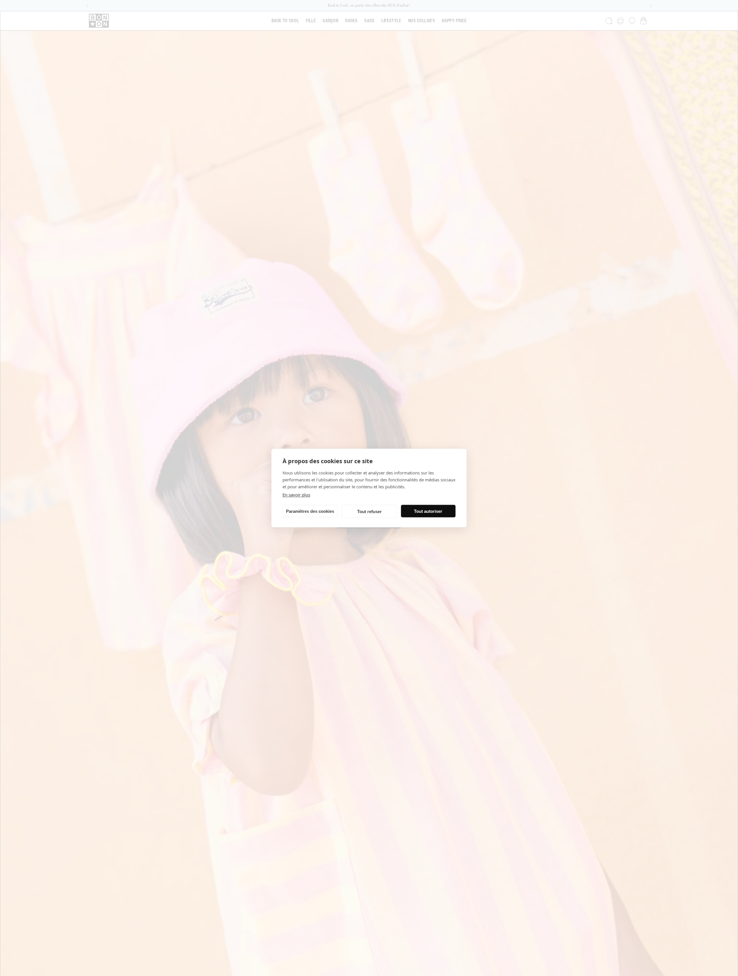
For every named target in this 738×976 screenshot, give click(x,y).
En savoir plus (296, 495)
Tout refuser (369, 511)
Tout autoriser (428, 510)
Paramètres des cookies (310, 510)
